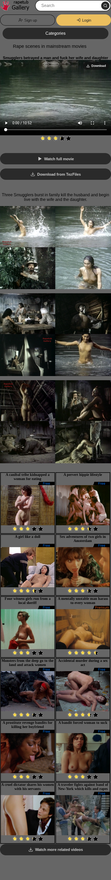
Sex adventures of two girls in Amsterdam (83, 539)
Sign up (30, 20)
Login (86, 20)
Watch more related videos (59, 849)
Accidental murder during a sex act (83, 663)
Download (98, 66)
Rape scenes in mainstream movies (49, 46)
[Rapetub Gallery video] (17, 5)
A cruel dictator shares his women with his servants (27, 787)
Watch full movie (59, 159)
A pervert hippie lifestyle (83, 475)
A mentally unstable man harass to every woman (83, 601)
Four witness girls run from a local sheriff (28, 601)
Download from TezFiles (59, 174)
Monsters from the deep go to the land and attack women (27, 663)
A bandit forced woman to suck (82, 723)
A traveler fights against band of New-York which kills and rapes (83, 787)
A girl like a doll (27, 537)
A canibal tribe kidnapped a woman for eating (28, 477)
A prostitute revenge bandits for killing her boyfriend (27, 725)
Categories (55, 33)
